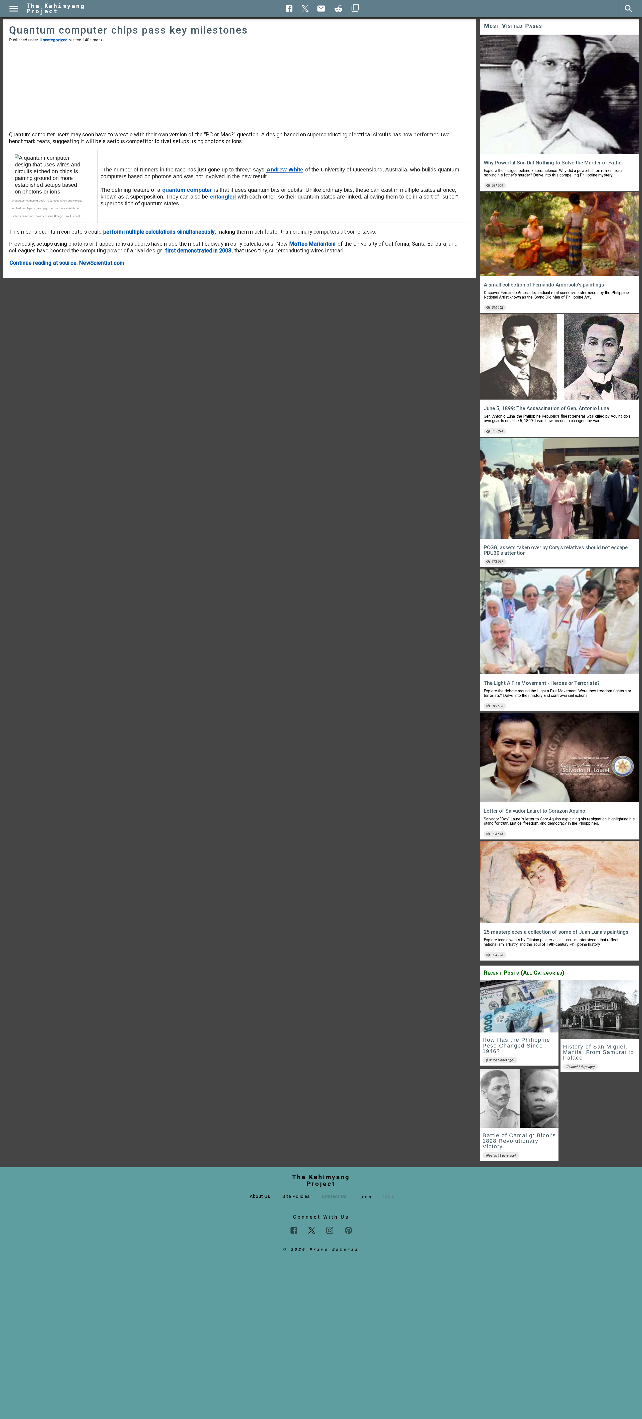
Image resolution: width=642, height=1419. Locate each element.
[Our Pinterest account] (348, 1230)
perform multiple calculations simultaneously (159, 232)
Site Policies (296, 1196)
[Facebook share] (289, 8)
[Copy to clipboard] (338, 9)
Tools (388, 1196)
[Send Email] (321, 8)
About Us (260, 1196)
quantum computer (187, 190)
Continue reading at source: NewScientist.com (67, 263)
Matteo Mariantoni (312, 244)
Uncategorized (53, 40)
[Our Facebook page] (293, 1230)
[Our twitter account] (311, 1230)
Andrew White (285, 169)
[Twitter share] (305, 8)
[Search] (628, 9)
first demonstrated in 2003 (198, 250)
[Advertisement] (239, 87)
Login (365, 1196)
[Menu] (13, 8)
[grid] (559, 1072)
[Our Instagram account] (329, 1230)
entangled (223, 197)
